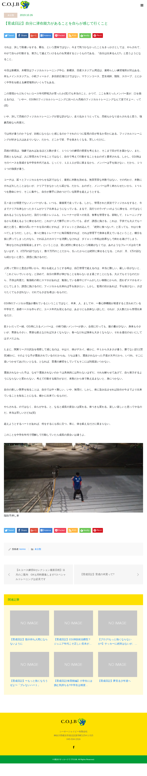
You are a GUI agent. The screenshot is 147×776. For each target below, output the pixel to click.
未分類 (11, 15)
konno (23, 549)
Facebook (73, 747)
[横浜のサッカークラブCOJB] (16, 4)
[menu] (141, 5)
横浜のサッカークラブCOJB (65, 759)
